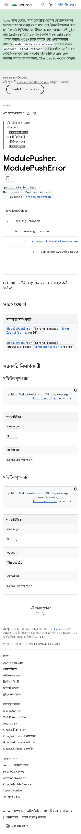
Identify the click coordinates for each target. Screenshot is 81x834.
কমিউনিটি (33, 811)
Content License (53, 629)
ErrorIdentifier (46, 347)
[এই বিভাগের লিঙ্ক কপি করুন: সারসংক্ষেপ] (31, 304)
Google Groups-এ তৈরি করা (19, 742)
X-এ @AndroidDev (14, 717)
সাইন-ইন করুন (66, 4)
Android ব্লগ (10, 723)
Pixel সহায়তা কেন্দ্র (13, 771)
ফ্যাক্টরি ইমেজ (10, 688)
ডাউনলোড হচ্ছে (11, 675)
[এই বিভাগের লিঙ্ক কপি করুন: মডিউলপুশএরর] (33, 378)
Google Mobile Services (17, 784)
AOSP (6, 105)
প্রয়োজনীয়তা (10, 669)
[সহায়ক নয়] (34, 113)
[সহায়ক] (28, 113)
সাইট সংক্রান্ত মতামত (34, 817)
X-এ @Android (12, 711)
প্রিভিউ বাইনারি (11, 682)
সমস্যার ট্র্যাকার (11, 797)
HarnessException (37, 197)
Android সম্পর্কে (13, 811)
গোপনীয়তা (12, 817)
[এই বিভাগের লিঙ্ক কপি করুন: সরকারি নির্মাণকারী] (45, 366)
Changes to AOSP (52, 58)
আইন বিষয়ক (51, 811)
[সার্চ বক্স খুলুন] (43, 4)
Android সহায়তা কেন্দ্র (16, 765)
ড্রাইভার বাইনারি (12, 694)
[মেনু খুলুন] (6, 4)
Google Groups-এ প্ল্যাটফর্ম (19, 736)
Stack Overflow (12, 790)
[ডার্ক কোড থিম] (75, 390)
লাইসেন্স (68, 811)
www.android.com (15, 778)
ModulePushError (19, 328)
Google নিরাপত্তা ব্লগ (14, 730)
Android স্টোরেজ (13, 663)
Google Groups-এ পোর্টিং (18, 749)
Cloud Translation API (33, 82)
